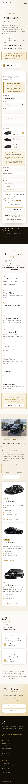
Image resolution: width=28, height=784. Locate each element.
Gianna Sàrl (8, 781)
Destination (7, 122)
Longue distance (5, 753)
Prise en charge (8, 115)
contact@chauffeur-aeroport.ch (8, 766)
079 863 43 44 (14, 711)
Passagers (6, 167)
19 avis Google (4, 624)
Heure (5, 108)
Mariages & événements (6, 748)
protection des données (10, 205)
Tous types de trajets (6, 756)
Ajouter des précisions (14, 195)
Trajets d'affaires (5, 746)
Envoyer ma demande (14, 209)
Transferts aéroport (5, 743)
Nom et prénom (8, 173)
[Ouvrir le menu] (25, 3)
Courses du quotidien (6, 751)
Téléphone (6, 186)
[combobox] (14, 118)
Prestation (6, 95)
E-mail (5, 180)
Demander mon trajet (14, 405)
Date (5, 101)
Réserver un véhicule (11, 477)
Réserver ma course (14, 706)
